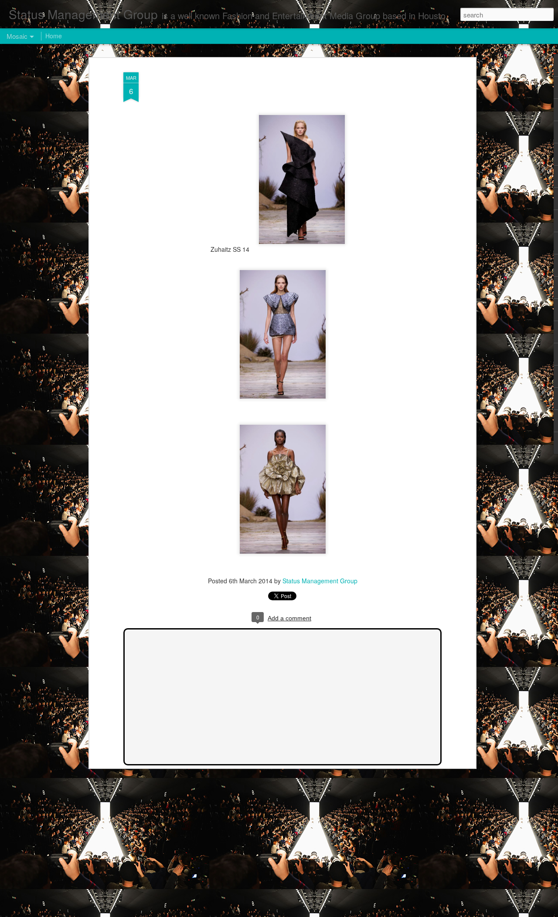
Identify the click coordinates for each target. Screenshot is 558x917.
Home (53, 35)
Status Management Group (319, 580)
